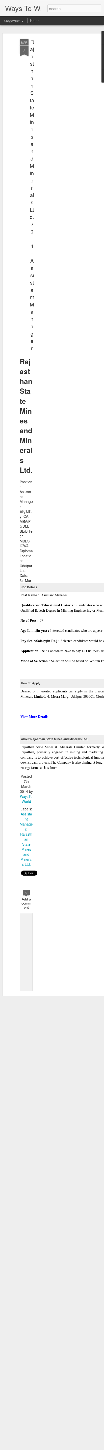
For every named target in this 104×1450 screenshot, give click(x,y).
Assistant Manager (26, 821)
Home (35, 20)
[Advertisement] (60, 118)
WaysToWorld (26, 799)
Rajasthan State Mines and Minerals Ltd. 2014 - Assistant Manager (32, 195)
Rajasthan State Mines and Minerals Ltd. (26, 849)
